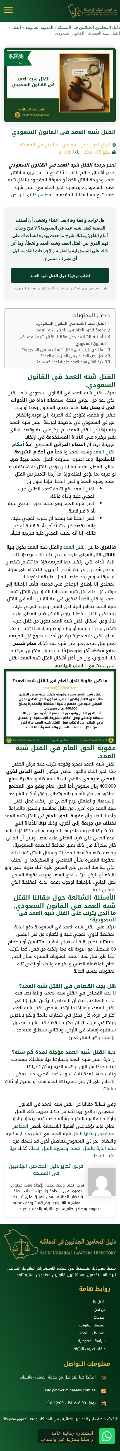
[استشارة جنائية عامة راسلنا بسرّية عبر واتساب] (107, 1436)
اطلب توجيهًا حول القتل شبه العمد (60, 275)
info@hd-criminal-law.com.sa (70, 1390)
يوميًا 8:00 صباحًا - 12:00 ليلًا (71, 1403)
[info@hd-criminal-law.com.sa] (104, 1391)
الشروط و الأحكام (91, 1333)
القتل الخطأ (90, 599)
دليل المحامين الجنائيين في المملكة (89, 27)
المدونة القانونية (39, 27)
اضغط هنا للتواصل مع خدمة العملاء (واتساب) (57, 1377)
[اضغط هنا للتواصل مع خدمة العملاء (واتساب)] (104, 1378)
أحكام (18, 444)
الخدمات (99, 1317)
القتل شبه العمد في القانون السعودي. (71, 323)
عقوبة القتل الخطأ (48, 1148)
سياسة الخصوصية (91, 1340)
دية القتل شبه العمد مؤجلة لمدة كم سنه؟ (70, 362)
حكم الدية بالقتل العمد (93, 1148)
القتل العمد (104, 452)
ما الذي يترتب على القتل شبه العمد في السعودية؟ (62, 350)
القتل (16, 27)
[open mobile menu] (8, 9)
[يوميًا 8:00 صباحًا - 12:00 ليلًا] (104, 1404)
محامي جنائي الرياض (31, 194)
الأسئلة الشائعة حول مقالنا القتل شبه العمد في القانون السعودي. (62, 340)
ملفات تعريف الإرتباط (89, 1348)
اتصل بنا (99, 1301)
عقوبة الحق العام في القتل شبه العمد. (71, 330)
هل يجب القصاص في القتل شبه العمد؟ (72, 356)
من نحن (99, 1309)
